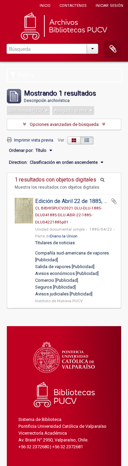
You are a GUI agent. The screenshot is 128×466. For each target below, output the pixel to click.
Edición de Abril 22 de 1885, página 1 (79, 201)
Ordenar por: (21, 150)
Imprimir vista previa (33, 140)
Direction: (18, 162)
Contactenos (73, 5)
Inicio (45, 5)
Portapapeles (113, 49)
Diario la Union (63, 236)
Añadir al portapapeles (114, 201)
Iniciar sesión (109, 5)
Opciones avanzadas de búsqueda (64, 124)
